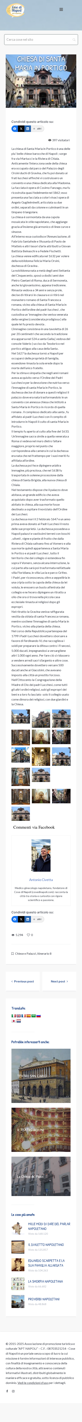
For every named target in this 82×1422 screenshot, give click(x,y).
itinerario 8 (44, 953)
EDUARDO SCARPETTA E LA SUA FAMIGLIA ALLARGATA (46, 1263)
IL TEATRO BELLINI (30, 1129)
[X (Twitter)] (21, 128)
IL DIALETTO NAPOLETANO (46, 1244)
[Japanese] (13, 1021)
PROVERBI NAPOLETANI (44, 1299)
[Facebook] (14, 128)
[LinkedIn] (27, 128)
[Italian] (13, 1016)
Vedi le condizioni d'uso (33, 1382)
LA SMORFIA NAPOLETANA (45, 1281)
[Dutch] (18, 1021)
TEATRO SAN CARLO (32, 1075)
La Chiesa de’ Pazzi (30, 1176)
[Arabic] (33, 1016)
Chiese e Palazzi (25, 953)
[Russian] (38, 1016)
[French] (23, 1016)
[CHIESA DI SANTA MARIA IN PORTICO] (41, 81)
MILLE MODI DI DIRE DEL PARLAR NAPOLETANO (49, 1226)
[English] (18, 1016)
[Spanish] (28, 1016)
